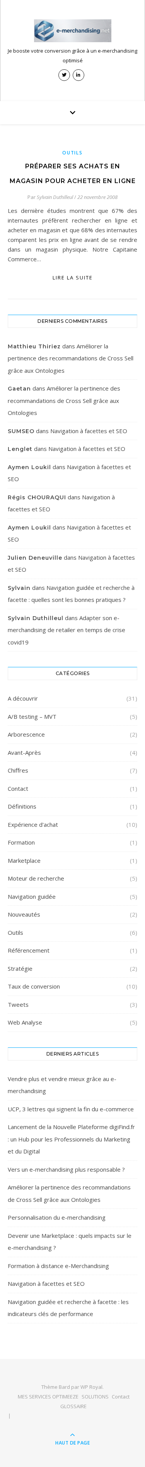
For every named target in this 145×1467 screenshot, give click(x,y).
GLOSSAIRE (73, 1406)
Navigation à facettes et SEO (88, 431)
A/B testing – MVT (32, 716)
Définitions (22, 806)
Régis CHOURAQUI (37, 497)
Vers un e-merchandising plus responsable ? (66, 1169)
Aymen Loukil (29, 467)
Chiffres (18, 770)
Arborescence (26, 734)
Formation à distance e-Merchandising (58, 1266)
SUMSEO (21, 431)
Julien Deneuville (35, 557)
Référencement (28, 950)
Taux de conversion (34, 986)
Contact (18, 788)
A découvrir (23, 698)
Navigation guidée (32, 896)
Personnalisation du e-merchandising (57, 1217)
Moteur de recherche (36, 878)
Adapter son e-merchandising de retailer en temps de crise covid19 (66, 630)
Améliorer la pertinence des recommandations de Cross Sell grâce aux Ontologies (70, 358)
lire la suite (73, 277)
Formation (21, 842)
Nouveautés (24, 914)
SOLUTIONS (95, 1396)
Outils (72, 152)
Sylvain (19, 587)
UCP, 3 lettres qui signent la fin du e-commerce (71, 1109)
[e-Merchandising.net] (72, 30)
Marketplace (24, 860)
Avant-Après (24, 752)
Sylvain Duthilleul (55, 197)
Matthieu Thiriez (34, 346)
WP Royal (91, 1386)
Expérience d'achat (33, 824)
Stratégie (20, 968)
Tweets (18, 1004)
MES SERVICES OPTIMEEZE (48, 1396)
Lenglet (20, 449)
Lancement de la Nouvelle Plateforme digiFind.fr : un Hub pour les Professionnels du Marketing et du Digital (71, 1139)
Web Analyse (25, 1022)
